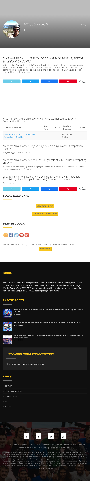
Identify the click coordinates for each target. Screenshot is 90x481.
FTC (6, 401)
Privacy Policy (11, 396)
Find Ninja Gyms (45, 206)
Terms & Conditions (13, 391)
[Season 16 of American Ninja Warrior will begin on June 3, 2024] (7, 326)
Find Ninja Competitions (45, 214)
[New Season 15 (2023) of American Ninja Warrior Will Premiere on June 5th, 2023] (7, 339)
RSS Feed (8, 406)
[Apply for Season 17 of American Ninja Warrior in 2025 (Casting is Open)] (7, 313)
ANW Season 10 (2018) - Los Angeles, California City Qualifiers (19, 135)
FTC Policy (82, 465)
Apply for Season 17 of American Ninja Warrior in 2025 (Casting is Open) (48, 310)
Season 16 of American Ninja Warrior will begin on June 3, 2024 (47, 323)
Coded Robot (41, 468)
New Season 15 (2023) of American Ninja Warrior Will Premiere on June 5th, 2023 (48, 336)
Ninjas (85, 25)
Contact (8, 386)
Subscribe (45, 249)
